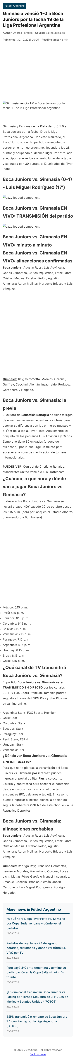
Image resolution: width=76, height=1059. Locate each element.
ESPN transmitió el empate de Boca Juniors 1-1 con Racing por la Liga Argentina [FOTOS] (36, 1021)
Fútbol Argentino (15, 5)
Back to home (38, 1054)
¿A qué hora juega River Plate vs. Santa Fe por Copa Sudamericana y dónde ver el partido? (35, 923)
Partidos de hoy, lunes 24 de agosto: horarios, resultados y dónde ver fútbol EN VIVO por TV (36, 947)
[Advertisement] (38, 71)
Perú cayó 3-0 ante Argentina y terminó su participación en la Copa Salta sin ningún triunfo (36, 972)
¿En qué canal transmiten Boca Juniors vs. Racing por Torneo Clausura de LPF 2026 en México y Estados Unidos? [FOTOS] (37, 996)
